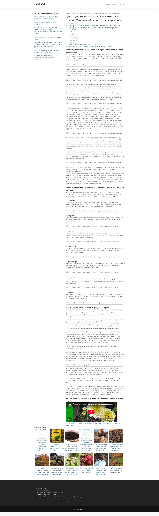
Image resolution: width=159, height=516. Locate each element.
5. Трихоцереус (74, 38)
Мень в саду (69, 425)
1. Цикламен (73, 30)
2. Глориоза (73, 32)
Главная (107, 4)
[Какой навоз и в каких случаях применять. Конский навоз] (116, 466)
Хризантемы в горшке (80, 423)
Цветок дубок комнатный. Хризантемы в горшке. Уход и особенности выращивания (94, 26)
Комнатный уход (106, 423)
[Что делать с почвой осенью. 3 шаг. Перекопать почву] (86, 466)
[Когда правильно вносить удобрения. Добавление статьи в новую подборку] (72, 466)
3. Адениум (73, 34)
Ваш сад (39, 4)
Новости (115, 4)
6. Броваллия (74, 40)
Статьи (122, 4)
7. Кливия (72, 42)
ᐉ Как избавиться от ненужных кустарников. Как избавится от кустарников (44, 58)
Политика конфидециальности (46, 495)
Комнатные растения (94, 423)
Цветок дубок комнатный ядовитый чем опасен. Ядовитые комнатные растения (93, 28)
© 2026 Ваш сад (41, 488)
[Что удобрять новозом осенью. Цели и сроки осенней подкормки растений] (42, 466)
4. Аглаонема (74, 36)
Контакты (39, 492)
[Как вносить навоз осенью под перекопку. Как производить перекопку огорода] (57, 466)
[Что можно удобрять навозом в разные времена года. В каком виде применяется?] (116, 442)
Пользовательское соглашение (53, 492)
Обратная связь (41, 499)
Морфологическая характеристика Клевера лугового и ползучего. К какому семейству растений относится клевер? (48, 45)
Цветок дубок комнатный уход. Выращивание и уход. (84, 44)
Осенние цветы (117, 423)
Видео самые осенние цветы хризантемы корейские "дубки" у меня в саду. (91, 46)
